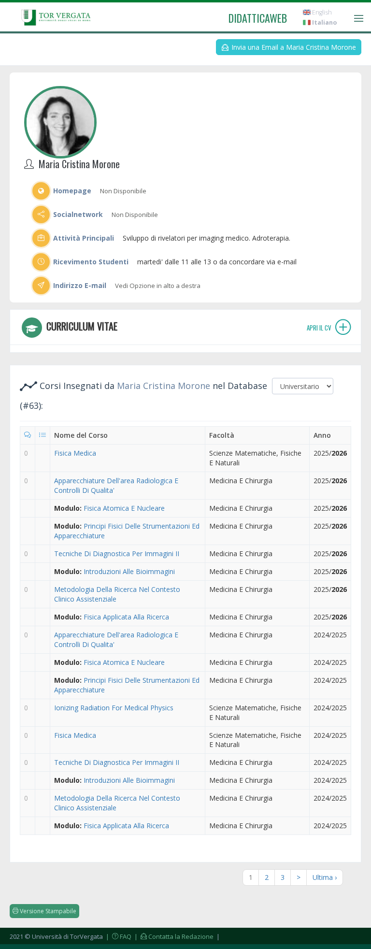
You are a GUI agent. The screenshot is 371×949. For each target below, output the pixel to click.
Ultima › (325, 877)
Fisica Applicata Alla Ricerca (126, 616)
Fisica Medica (75, 453)
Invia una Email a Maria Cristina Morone (292, 47)
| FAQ (117, 936)
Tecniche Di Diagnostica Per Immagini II (116, 553)
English (321, 12)
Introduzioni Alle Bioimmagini (129, 571)
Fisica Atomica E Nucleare (124, 508)
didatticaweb (257, 18)
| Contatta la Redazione (173, 936)
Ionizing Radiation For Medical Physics (113, 707)
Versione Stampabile (47, 911)
